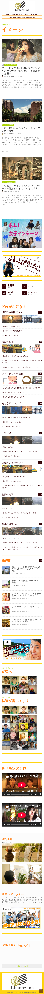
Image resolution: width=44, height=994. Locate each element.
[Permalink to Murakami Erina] (32, 689)
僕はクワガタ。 (8, 447)
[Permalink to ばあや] (14, 736)
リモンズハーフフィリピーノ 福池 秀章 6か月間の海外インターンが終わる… (26, 594)
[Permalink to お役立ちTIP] (12, 349)
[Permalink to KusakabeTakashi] (6, 689)
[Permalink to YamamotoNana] (32, 745)
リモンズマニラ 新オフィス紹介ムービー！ (25, 607)
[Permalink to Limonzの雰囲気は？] (12, 319)
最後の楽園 (7, 494)
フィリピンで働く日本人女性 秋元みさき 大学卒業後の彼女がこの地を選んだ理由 (21, 70)
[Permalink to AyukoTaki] (32, 680)
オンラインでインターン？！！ (13, 538)
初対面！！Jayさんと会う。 (12, 326)
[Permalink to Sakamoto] (32, 736)
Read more (5, 94)
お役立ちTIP (8, 341)
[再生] (4, 794)
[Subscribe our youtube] (4, 293)
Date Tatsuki (8, 191)
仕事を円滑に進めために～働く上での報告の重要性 (20, 452)
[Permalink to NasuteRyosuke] (6, 745)
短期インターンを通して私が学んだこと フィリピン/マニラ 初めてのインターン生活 (27, 569)
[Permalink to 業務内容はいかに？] (12, 531)
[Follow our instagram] (24, 293)
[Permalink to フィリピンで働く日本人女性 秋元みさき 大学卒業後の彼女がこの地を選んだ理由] (22, 50)
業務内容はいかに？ (12, 524)
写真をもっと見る (22, 966)
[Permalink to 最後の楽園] (12, 501)
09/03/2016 (25, 624)
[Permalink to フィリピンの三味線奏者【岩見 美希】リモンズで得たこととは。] (6, 623)
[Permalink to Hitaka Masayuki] (32, 727)
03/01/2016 (16, 191)
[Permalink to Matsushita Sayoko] (14, 727)
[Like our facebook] (4, 286)
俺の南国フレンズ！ (12, 403)
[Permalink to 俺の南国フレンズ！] (12, 410)
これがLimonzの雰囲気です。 (13, 331)
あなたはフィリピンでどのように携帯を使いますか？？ (21, 367)
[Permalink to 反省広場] (12, 440)
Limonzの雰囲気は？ (8, 182)
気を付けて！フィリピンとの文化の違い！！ (18, 356)
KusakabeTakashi (9, 76)
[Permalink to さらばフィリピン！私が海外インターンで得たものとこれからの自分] (22, 168)
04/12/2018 (23, 573)
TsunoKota (15, 585)
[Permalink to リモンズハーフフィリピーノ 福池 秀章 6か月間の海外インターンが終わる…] (6, 597)
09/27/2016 (25, 598)
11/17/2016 (22, 585)
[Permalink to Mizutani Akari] (23, 727)
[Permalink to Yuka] (23, 745)
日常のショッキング (12, 462)
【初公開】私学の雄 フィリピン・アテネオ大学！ (21, 129)
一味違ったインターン (10, 335)
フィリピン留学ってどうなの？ (13, 397)
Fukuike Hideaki (16, 598)
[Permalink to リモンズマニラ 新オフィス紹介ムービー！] (6, 610)
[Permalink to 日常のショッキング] (12, 469)
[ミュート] (36, 794)
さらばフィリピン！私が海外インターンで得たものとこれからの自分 (21, 187)
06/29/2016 (18, 76)
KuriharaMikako (9, 133)
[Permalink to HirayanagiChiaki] (23, 689)
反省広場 (6, 433)
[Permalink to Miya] (14, 689)
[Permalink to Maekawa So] (14, 680)
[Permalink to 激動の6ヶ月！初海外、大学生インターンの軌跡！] (6, 584)
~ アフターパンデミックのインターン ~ (16, 417)
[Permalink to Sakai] (14, 745)
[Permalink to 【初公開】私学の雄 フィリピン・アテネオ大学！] (22, 111)
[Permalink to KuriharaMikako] (6, 736)
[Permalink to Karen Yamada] (23, 736)
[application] (22, 784)
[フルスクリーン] (40, 794)
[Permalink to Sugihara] (6, 680)
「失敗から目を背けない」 (12, 456)
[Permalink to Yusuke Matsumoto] (6, 727)
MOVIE (6, 560)
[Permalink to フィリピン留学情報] (12, 380)
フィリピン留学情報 (10, 64)
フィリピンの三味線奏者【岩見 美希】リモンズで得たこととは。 (26, 620)
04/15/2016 (18, 133)
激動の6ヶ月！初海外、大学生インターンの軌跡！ (26, 582)
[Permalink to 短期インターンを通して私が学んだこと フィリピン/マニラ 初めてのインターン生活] (6, 570)
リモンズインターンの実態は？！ (14, 392)
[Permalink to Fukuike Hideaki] (23, 680)
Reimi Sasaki (15, 573)
